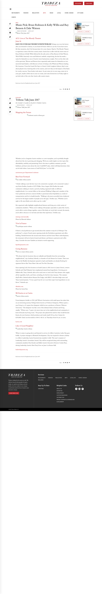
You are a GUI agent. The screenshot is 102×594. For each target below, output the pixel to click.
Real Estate (35, 12)
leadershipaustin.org (22, 350)
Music (51, 12)
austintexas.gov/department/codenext (27, 173)
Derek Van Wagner (21, 31)
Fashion (25, 12)
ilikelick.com (19, 286)
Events (14, 17)
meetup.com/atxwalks (22, 217)
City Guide (80, 12)
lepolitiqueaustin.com (22, 245)
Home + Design (69, 12)
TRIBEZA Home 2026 (87, 38)
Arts (44, 12)
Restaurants (16, 12)
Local (59, 12)
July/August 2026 (85, 26)
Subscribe (87, 31)
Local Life (18, 97)
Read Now (80, 31)
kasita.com (19, 322)
